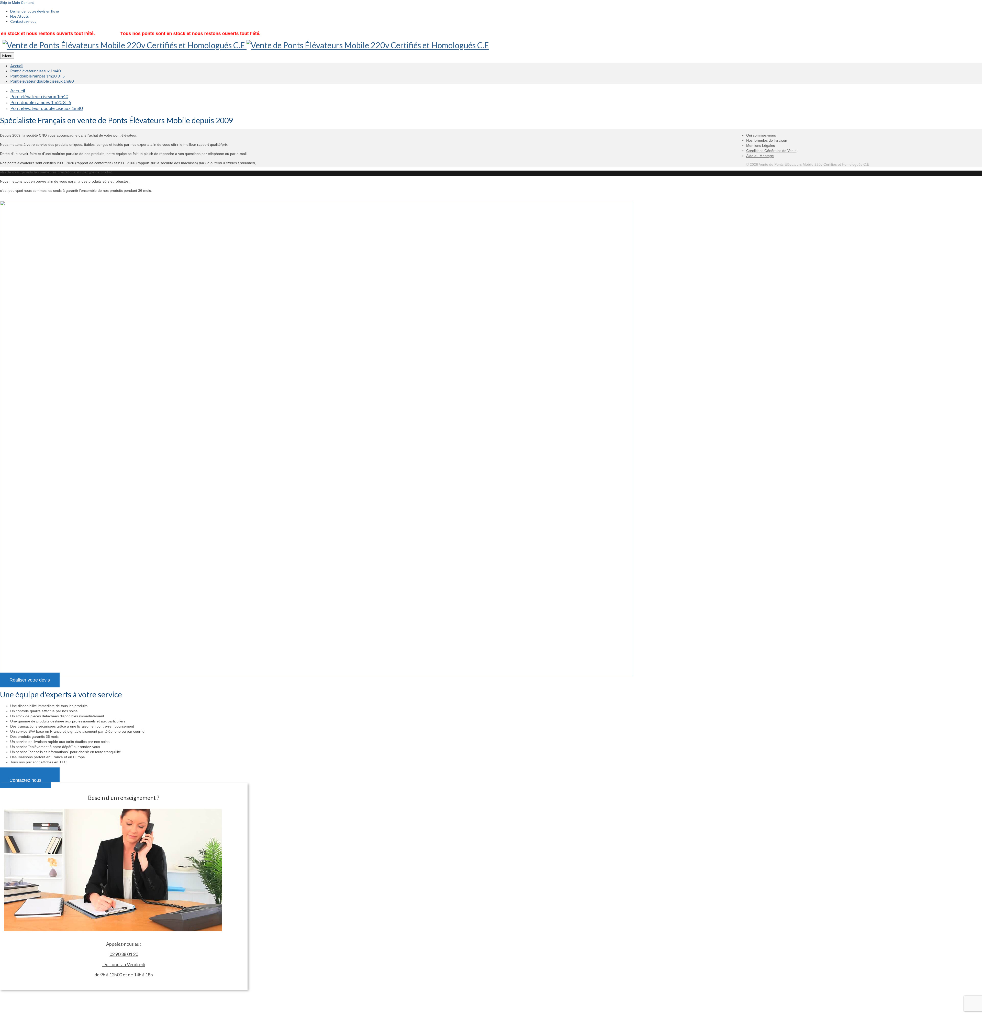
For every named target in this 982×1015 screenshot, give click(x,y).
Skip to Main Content (17, 3)
